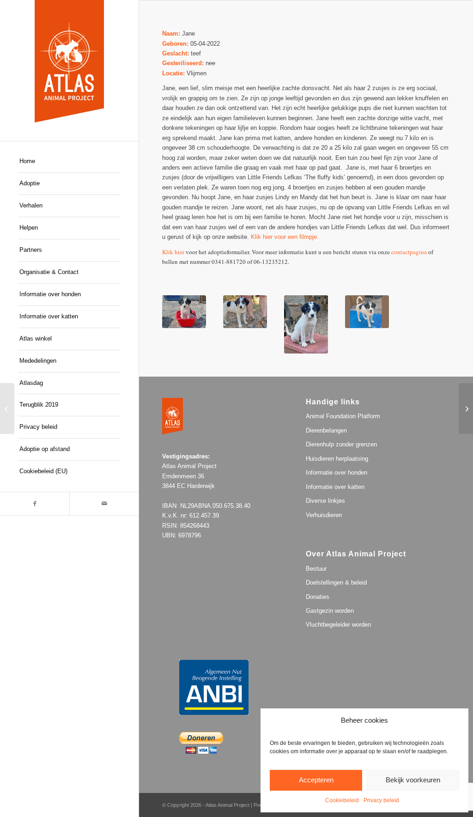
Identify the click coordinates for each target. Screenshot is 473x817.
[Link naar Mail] (104, 503)
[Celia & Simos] (7, 408)
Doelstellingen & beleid (336, 582)
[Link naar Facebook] (34, 503)
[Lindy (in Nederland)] (466, 408)
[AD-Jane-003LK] (245, 311)
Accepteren (316, 780)
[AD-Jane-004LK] (184, 311)
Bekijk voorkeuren (413, 780)
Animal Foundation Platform (343, 416)
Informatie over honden (336, 472)
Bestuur (316, 568)
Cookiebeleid (342, 800)
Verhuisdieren (324, 515)
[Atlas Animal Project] (69, 61)
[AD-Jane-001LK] (367, 311)
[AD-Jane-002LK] (306, 324)
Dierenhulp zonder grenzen (341, 444)
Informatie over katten (335, 486)
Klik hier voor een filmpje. (285, 236)
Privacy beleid (381, 800)
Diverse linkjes (325, 500)
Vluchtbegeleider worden (338, 624)
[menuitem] (69, 162)
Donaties (317, 596)
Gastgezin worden (330, 610)
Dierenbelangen (326, 430)
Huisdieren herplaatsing (337, 458)
